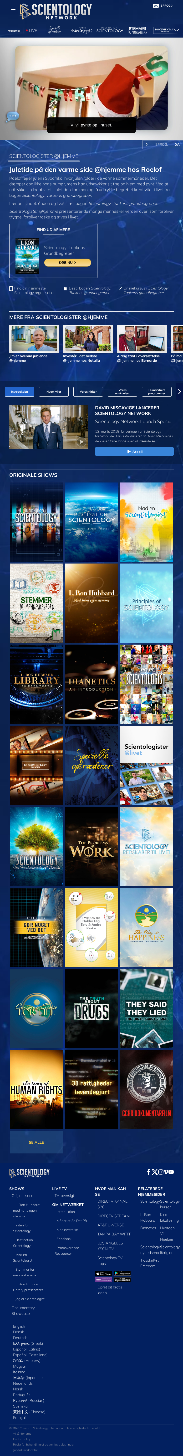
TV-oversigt (64, 1195)
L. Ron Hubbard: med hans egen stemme (26, 1210)
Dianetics (148, 1227)
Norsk (18, 1389)
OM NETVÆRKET (68, 1204)
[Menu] (13, 9)
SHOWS (16, 1188)
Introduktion (66, 1212)
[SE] (146, 603)
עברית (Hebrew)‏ (27, 1360)
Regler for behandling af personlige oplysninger (43, 1444)
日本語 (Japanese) (28, 1377)
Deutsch (20, 1337)
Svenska (20, 1406)
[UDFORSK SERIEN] (36, 522)
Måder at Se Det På (72, 1221)
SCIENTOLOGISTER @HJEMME (43, 156)
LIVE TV (59, 1188)
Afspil (137, 451)
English (19, 1326)
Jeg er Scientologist (30, 1299)
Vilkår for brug (22, 1433)
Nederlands (23, 1383)
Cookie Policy (21, 1439)
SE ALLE (36, 1142)
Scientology (150, 1201)
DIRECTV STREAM (113, 1216)
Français (20, 1417)
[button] (3, 391)
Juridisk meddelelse (25, 1450)
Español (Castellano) (30, 1354)
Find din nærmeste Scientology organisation (35, 290)
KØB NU (66, 262)
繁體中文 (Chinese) (29, 1411)
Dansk (18, 1332)
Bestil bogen (90, 290)
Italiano (19, 1371)
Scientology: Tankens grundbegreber (122, 203)
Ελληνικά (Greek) (28, 1343)
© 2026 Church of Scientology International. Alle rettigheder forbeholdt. (55, 1428)
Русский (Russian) (28, 1400)
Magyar (19, 1366)
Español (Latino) (26, 1349)
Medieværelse (67, 1230)
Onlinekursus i (145, 290)
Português (21, 1394)
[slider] (94, 135)
